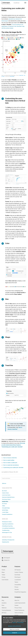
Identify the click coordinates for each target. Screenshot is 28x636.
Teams (16, 582)
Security (17, 589)
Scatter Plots (5, 501)
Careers (16, 605)
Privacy (16, 587)
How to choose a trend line (10, 457)
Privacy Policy (18, 607)
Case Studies (5, 579)
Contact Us (6, 560)
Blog (3, 600)
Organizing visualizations (7, 523)
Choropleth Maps (6, 508)
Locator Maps (5, 512)
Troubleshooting (5, 530)
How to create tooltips (8, 460)
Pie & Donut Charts (6, 499)
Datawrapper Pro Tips (7, 532)
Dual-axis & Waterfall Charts (8, 497)
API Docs (4, 612)
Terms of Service (19, 612)
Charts (3, 570)
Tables (3, 505)
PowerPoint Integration (20, 592)
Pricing (3, 577)
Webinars (4, 607)
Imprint (16, 615)
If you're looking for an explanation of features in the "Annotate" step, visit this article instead (13, 26)
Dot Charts (4, 503)
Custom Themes (19, 572)
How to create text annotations (11, 465)
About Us (17, 600)
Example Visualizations (7, 514)
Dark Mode (17, 574)
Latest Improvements (20, 603)
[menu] (25, 2)
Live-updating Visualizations (8, 528)
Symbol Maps (5, 510)
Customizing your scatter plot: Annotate (13, 467)
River (3, 605)
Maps (3, 572)
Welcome (4, 483)
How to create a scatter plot (10, 462)
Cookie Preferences (19, 610)
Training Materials (6, 610)
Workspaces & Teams (7, 521)
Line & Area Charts (6, 495)
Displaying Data (5, 542)
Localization (18, 579)
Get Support (7, 557)
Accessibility (18, 584)
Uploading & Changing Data (8, 539)
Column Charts (5, 492)
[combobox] (14, 478)
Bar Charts (4, 490)
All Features (18, 570)
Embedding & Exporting (7, 526)
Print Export (17, 577)
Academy (16, 3)
